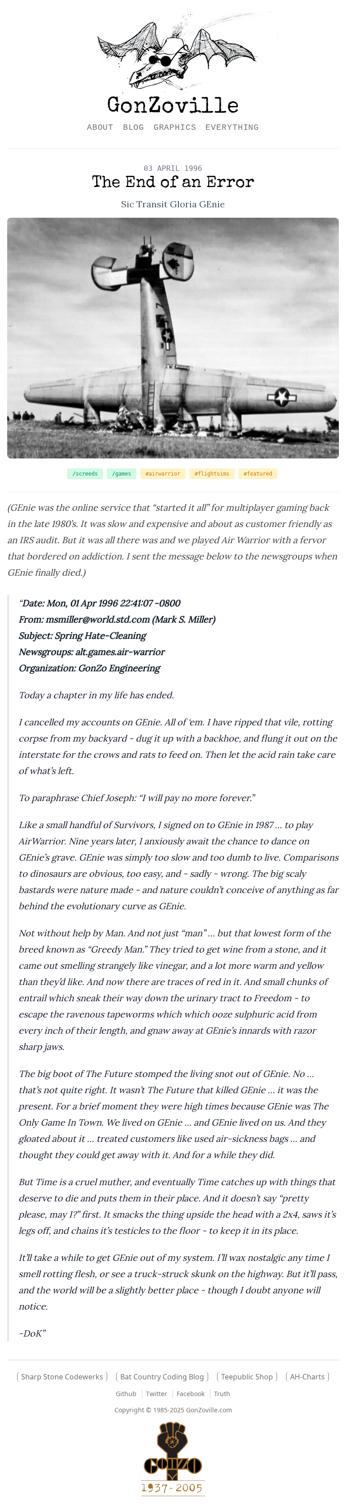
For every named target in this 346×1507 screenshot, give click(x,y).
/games (121, 474)
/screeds (85, 474)
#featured (258, 474)
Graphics (175, 127)
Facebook (191, 1393)
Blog (134, 127)
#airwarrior (163, 474)
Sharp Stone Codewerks (62, 1377)
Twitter (156, 1393)
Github (126, 1393)
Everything (232, 127)
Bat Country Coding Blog (162, 1377)
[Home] (173, 52)
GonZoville (173, 108)
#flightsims (212, 474)
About (100, 127)
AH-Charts (307, 1377)
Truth (222, 1393)
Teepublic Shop (247, 1377)
